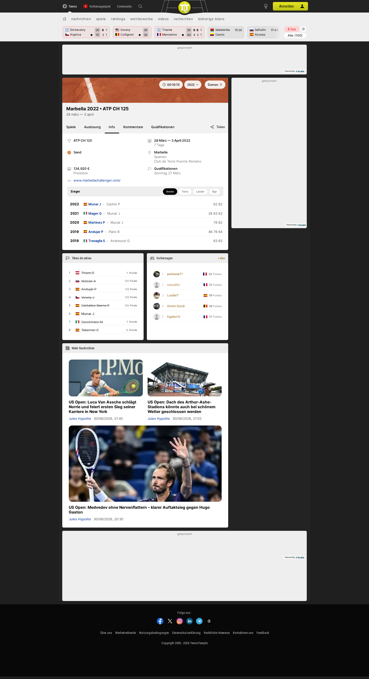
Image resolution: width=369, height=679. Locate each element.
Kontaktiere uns (243, 633)
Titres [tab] (185, 191)
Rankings (118, 19)
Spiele (101, 19)
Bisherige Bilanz (211, 19)
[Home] (64, 19)
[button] (140, 6)
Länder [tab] (200, 191)
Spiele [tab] (71, 127)
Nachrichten (81, 19)
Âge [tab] (214, 191)
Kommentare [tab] (133, 127)
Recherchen (183, 19)
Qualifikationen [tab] (162, 127)
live (292, 29)
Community (124, 6)
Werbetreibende (125, 633)
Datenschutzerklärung (186, 633)
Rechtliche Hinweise (217, 633)
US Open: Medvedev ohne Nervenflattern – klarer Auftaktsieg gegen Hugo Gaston (139, 510)
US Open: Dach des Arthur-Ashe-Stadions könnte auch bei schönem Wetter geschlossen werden (181, 407)
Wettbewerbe (141, 19)
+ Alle (221, 258)
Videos (163, 19)
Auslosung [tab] (92, 127)
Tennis (73, 6)
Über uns (106, 633)
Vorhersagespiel (99, 6)
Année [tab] (170, 191)
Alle (295, 35)
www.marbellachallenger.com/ (97, 180)
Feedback (263, 633)
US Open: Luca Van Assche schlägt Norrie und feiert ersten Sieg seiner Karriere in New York (102, 407)
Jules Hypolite (80, 418)
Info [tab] (112, 127)
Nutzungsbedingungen (154, 633)
